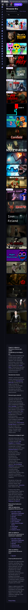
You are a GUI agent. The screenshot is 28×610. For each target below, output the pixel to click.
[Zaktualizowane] (2, 17)
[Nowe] (2, 12)
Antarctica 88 (15, 545)
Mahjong (11, 501)
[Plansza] (2, 41)
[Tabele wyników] (2, 24)
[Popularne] (2, 14)
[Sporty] (2, 53)
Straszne (16, 6)
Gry (7, 6)
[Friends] (2, 4)
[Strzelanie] (2, 59)
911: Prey (14, 518)
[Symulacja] (2, 61)
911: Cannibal (12, 406)
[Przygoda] (2, 46)
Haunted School (13, 449)
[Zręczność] (2, 64)
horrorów (21, 485)
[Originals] (2, 19)
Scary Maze (14, 526)
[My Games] (6, 4)
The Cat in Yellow (16, 515)
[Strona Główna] (2, 7)
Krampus (18, 443)
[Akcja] (2, 28)
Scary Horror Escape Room (16, 423)
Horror (11, 6)
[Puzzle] (2, 48)
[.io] (2, 36)
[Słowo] (2, 51)
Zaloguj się (18, 4)
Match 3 (17, 501)
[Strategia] (2, 56)
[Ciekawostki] (2, 31)
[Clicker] (2, 33)
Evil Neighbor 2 (15, 442)
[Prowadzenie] (2, 43)
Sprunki (13, 516)
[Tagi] (2, 67)
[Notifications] (11, 4)
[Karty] (2, 38)
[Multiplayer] (2, 22)
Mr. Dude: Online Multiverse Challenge (17, 512)
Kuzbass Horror (15, 530)
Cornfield (14, 528)
